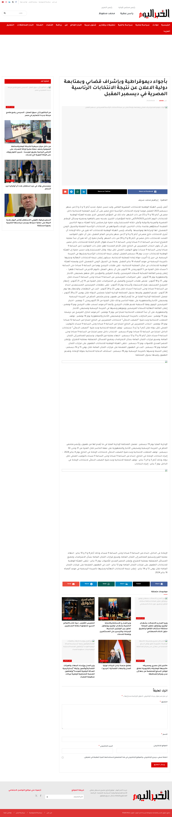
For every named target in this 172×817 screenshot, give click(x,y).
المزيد (167, 31)
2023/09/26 (151, 101)
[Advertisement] (86, 53)
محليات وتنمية (10, 141)
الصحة (39, 25)
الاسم (164, 734)
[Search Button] (5, 13)
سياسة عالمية (125, 25)
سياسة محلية (142, 25)
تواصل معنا (23, 2)
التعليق (163, 701)
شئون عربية (90, 25)
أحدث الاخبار (10, 107)
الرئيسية (165, 25)
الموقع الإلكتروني (160, 746)
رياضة (59, 25)
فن (66, 25)
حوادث (155, 25)
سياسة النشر (33, 2)
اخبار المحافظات (25, 25)
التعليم (10, 25)
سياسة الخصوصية (45, 2)
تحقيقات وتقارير (107, 25)
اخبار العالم (76, 25)
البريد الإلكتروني (105, 746)
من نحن (54, 2)
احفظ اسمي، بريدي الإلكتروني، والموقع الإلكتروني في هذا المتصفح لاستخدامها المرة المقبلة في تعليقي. (125, 757)
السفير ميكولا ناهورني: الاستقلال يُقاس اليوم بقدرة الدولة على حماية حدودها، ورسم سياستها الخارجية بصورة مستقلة (28, 223)
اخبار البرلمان (140, 618)
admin (161, 101)
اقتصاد (49, 25)
